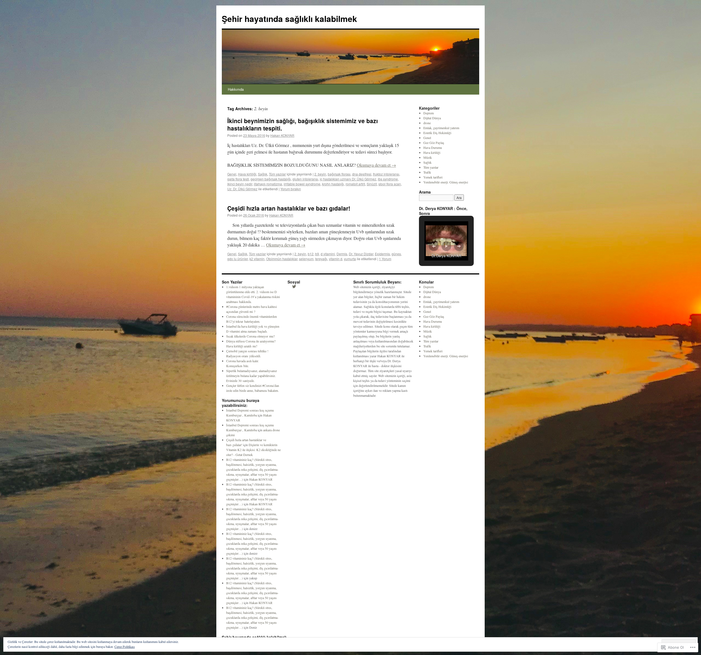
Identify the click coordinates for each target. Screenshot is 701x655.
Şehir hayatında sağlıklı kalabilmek (289, 18)
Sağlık (262, 174)
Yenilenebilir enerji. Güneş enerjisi (445, 182)
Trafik (427, 172)
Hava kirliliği (247, 174)
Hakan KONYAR (282, 135)
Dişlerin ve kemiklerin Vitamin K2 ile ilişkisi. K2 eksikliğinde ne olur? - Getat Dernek (253, 450)
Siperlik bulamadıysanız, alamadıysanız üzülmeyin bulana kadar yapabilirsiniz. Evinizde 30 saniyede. (251, 375)
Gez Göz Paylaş (433, 142)
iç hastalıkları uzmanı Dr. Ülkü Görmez (348, 179)
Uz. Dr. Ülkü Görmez (242, 188)
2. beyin (320, 174)
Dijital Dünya (432, 118)
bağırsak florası (339, 174)
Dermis (342, 253)
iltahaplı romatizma (268, 184)
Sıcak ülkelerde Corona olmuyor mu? (250, 336)
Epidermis (382, 253)
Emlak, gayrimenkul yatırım (441, 128)
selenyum (306, 258)
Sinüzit (372, 184)
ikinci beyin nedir (239, 184)
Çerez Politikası (124, 646)
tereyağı (321, 258)
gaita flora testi (238, 179)
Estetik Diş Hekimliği (437, 133)
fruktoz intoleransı (386, 174)
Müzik (427, 157)
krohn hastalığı (333, 184)
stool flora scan (389, 184)
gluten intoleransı (305, 179)
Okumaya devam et (376, 165)
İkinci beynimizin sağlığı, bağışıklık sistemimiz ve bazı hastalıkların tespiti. (302, 124)
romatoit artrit (355, 184)
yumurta (350, 258)
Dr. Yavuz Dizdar (361, 253)
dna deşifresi (361, 174)
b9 (317, 253)
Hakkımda (236, 89)
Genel (231, 174)
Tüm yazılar (277, 174)
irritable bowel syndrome (302, 184)
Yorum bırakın (290, 188)
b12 (311, 253)
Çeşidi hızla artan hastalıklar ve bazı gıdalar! (288, 208)
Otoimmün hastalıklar (281, 258)
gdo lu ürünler (237, 258)
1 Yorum (385, 258)
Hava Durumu (432, 147)
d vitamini (328, 253)
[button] (434, 246)
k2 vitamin (257, 258)
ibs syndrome (388, 179)
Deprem (428, 113)
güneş (396, 253)
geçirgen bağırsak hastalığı (271, 179)
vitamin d (335, 258)
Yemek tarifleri (433, 177)
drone (427, 123)
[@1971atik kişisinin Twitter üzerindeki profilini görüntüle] (294, 286)
